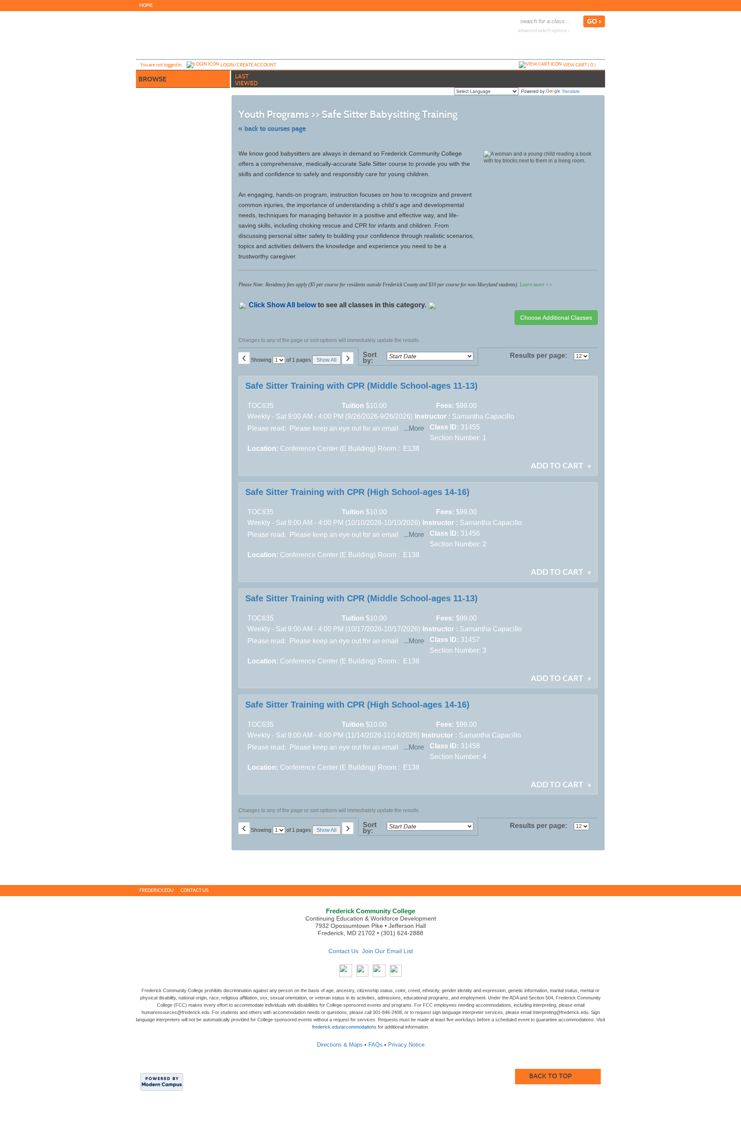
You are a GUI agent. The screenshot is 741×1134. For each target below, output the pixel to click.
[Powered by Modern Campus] (161, 1081)
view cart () (579, 65)
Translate (571, 91)
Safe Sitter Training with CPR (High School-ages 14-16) (357, 492)
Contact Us (343, 951)
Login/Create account (248, 65)
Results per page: (541, 356)
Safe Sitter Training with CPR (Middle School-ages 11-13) (361, 385)
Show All (326, 360)
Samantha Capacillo (483, 416)
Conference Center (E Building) (328, 448)
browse (152, 79)
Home (146, 5)
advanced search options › (543, 30)
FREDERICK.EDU (156, 890)
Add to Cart (557, 466)
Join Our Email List (387, 951)
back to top (550, 1076)
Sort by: (370, 358)
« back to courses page (272, 128)
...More (414, 428)
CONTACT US (194, 890)
